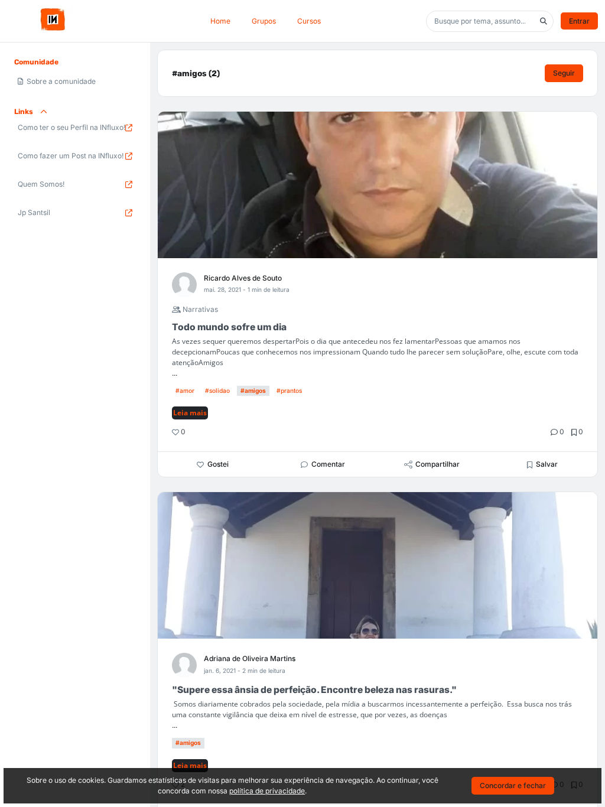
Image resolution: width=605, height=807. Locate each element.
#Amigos (253, 390)
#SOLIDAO (217, 390)
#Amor (184, 390)
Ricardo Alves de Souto (243, 278)
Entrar (579, 21)
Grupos (264, 21)
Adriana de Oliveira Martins (249, 658)
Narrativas (199, 309)
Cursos (309, 21)
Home (220, 21)
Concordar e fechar (513, 785)
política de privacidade (267, 790)
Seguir (564, 73)
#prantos (289, 390)
